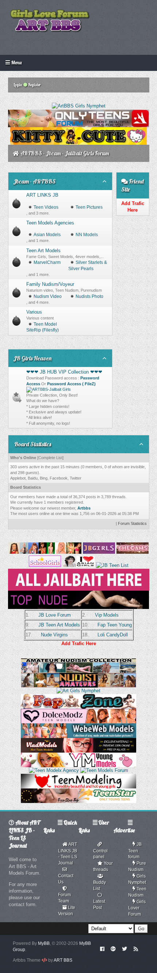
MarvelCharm (47, 262)
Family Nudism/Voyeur (50, 284)
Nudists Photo (89, 296)
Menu (16, 62)
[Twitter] (124, 948)
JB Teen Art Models (59, 625)
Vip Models (107, 615)
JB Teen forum (135, 850)
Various (34, 312)
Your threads (103, 866)
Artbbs (84, 508)
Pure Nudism (137, 866)
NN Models (87, 234)
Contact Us (65, 879)
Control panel (100, 854)
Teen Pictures (89, 207)
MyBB (44, 943)
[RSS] (136, 948)
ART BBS (63, 960)
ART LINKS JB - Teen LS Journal (67, 854)
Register (34, 84)
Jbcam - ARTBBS (34, 181)
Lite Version (66, 910)
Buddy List (99, 885)
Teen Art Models (43, 250)
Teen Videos (46, 207)
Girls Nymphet (137, 879)
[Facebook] (102, 948)
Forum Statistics (132, 523)
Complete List (50, 457)
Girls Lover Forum (137, 908)
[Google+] (113, 948)
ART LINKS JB (42, 195)
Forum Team (64, 898)
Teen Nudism (137, 892)
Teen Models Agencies (50, 223)
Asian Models (47, 234)
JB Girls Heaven (32, 358)
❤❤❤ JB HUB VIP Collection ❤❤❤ (64, 372)
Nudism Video (48, 296)
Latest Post (99, 904)
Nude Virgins (54, 634)
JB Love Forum (54, 615)
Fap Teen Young (114, 625)
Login (17, 84)
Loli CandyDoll (112, 634)
